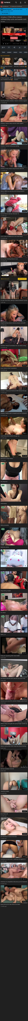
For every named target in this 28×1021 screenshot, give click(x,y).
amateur (9, 52)
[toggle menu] (16, 2)
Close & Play (14, 38)
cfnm (20, 52)
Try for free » (5, 13)
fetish (3, 52)
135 (3, 21)
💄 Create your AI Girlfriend (16, 6)
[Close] (26, 9)
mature (15, 52)
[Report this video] (25, 47)
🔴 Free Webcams (4, 6)
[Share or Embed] (14, 47)
